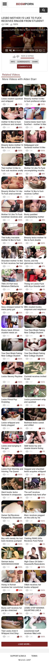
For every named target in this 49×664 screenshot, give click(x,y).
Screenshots (23, 62)
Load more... (24, 644)
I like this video (14, 56)
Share (35, 62)
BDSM (25, 4)
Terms (34, 656)
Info (13, 62)
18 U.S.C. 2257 (24, 660)
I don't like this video (17, 56)
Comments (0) (24, 66)
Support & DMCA (18, 656)
